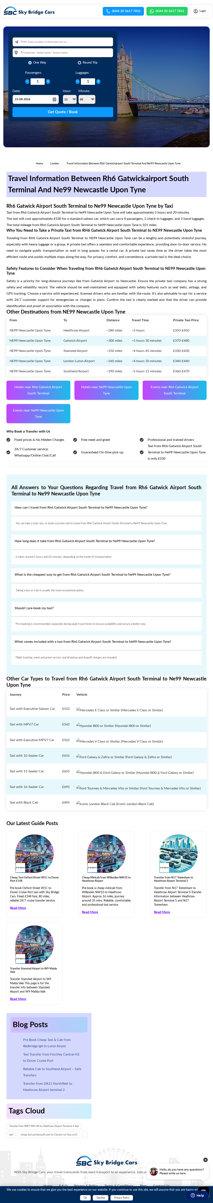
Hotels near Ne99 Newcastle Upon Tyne (106, 390)
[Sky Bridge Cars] (106, 1161)
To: (22, 52)
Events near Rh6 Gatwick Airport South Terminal (175, 390)
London (54, 163)
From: (24, 41)
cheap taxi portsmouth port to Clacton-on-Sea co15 (49, 1134)
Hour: (67, 91)
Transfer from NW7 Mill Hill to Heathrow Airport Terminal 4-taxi (44, 1126)
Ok (85, 1198)
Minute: (84, 91)
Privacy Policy (121, 1198)
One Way (39, 62)
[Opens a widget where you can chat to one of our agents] (197, 1195)
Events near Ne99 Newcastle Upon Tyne (38, 413)
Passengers (33, 72)
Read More (18, 908)
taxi (11, 1134)
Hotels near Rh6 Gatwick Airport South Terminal (38, 390)
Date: (16, 91)
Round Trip (90, 62)
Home (39, 163)
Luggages (82, 72)
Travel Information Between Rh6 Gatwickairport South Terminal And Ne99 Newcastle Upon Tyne (123, 163)
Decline (101, 1198)
